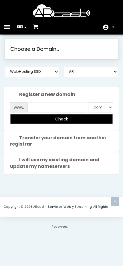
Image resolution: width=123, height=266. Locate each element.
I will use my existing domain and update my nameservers (55, 163)
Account (108, 27)
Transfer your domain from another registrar (58, 141)
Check (61, 119)
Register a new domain (47, 94)
